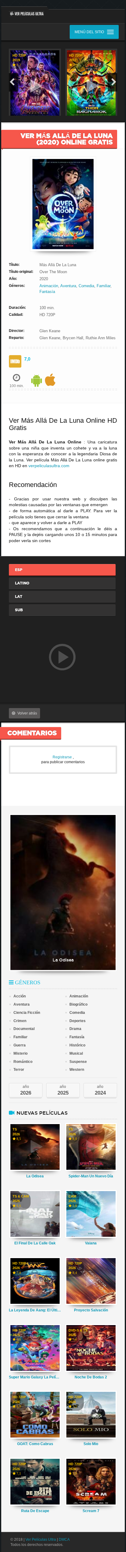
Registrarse (63, 757)
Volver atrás (27, 713)
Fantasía (47, 291)
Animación (48, 286)
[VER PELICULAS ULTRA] (24, 11)
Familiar (103, 286)
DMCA (64, 1539)
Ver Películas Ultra (40, 1539)
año (25, 1090)
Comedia (86, 286)
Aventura (68, 286)
